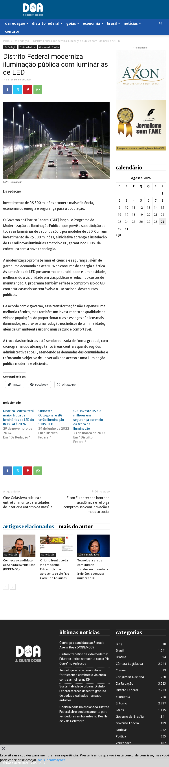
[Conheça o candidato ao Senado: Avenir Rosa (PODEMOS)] (19, 546)
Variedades (123, 743)
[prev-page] (6, 587)
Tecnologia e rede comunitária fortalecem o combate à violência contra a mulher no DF (92, 569)
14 (155, 207)
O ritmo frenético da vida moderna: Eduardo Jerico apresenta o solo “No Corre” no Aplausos (54, 569)
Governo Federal (128, 723)
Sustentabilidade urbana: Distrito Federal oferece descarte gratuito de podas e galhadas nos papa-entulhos (82, 693)
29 (162, 221)
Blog (119, 644)
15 (162, 207)
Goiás (71, 23)
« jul (118, 234)
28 (155, 221)
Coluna (121, 670)
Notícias (131, 23)
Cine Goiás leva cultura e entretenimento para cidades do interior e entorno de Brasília (27, 502)
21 (155, 214)
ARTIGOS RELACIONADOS (28, 526)
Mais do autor (76, 526)
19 (141, 214)
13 (148, 207)
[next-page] (13, 587)
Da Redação (15, 23)
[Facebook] (7, 89)
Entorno (121, 703)
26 (141, 221)
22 (162, 214)
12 (141, 207)
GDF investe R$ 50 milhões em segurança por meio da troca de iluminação (88, 420)
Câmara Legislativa (89, 554)
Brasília (121, 657)
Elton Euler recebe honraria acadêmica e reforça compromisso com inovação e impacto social (86, 505)
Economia (91, 23)
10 (126, 207)
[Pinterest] (27, 89)
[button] (160, 23)
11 (133, 207)
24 (126, 221)
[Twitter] (17, 89)
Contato (12, 31)
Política (121, 736)
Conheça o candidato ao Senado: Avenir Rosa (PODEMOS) (19, 565)
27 (148, 221)
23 (119, 221)
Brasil (112, 23)
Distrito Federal (45, 23)
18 (133, 214)
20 (148, 214)
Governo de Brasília (49, 47)
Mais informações (51, 760)
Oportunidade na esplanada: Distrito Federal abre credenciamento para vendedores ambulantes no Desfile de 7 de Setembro (84, 714)
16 (119, 214)
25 (133, 221)
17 (126, 214)
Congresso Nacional (130, 677)
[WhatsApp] (37, 89)
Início (6, 41)
